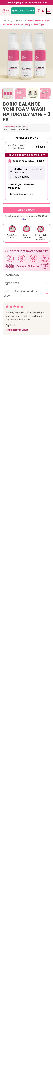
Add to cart (26, 210)
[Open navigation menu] (48, 11)
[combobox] (26, 194)
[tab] (7, 93)
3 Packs (18, 20)
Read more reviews (17, 329)
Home (6, 20)
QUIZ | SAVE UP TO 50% (23, 10)
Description (11, 275)
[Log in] (38, 10)
